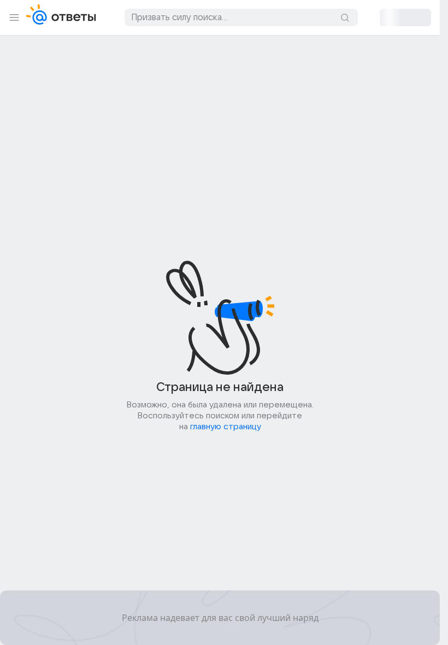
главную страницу (225, 426)
